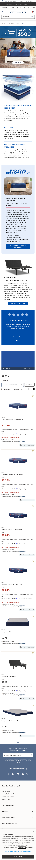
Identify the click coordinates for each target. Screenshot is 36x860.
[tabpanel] (18, 559)
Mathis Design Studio (8, 794)
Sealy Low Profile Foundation (11, 721)
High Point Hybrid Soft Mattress (12, 420)
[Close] (34, 832)
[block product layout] (34, 389)
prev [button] (2, 47)
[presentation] (17, 340)
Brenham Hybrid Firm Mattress (11, 529)
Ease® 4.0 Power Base (9, 676)
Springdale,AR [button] (12, 1)
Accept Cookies (18, 856)
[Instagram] (13, 774)
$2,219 (5, 425)
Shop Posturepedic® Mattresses (18, 246)
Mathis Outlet (6, 799)
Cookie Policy (21, 847)
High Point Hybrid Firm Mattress (12, 474)
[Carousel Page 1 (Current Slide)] (16, 340)
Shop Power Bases (18, 303)
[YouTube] (22, 774)
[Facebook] (9, 774)
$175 (4, 637)
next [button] (33, 47)
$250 (4, 726)
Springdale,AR (17, 389)
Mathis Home (6, 791)
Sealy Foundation (7, 632)
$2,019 (5, 535)
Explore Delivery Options (27, 1)
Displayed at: (13, 389)
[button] (2, 12)
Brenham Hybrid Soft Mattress (11, 584)
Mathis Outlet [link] (29, 8)
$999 (4, 682)
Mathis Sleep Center (8, 797)
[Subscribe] (31, 755)
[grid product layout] (29, 389)
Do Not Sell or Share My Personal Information (18, 851)
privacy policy (29, 847)
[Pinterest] (18, 774)
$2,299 (5, 480)
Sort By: (5, 385)
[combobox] (18, 17)
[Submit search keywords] (32, 17)
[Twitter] (27, 774)
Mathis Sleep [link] (16, 7)
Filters (29, 385)
